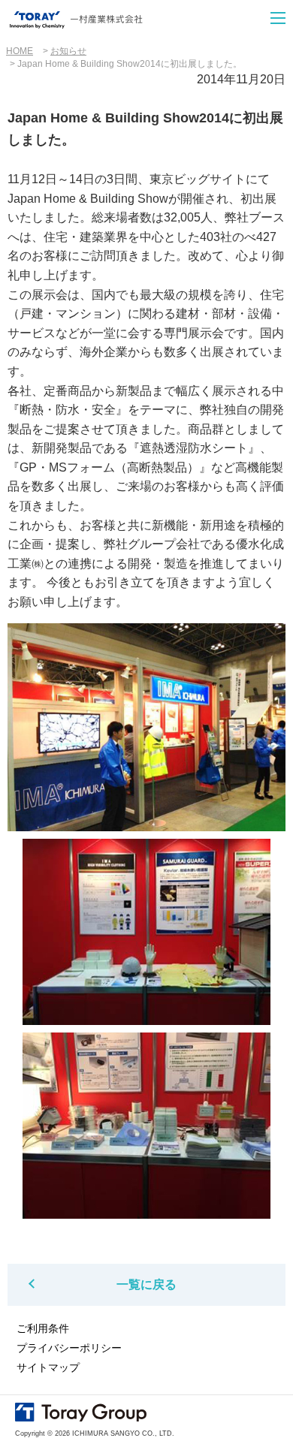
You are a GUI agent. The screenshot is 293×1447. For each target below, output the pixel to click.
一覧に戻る (146, 1284)
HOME (19, 51)
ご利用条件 (43, 1328)
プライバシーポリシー (69, 1348)
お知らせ (68, 51)
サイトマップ (48, 1367)
